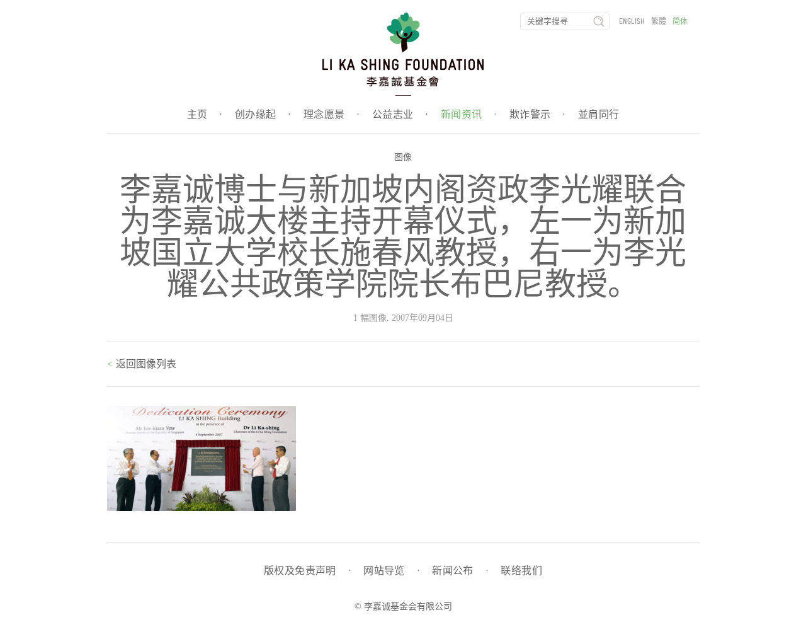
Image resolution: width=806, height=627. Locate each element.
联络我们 (521, 571)
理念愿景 (332, 114)
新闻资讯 (469, 114)
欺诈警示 (537, 114)
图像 (403, 157)
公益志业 (400, 114)
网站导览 (391, 571)
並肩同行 (599, 114)
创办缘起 (263, 114)
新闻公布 (460, 571)
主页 (204, 114)
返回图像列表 (144, 364)
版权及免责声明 (307, 571)
